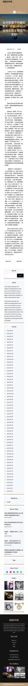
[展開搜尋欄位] (10, 12)
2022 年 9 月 (10, 456)
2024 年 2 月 (10, 416)
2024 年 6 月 (10, 405)
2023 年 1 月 (10, 445)
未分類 (8, 502)
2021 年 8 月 (10, 485)
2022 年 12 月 (10, 448)
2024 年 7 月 (10, 402)
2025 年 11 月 (10, 356)
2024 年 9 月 (10, 396)
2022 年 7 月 (10, 462)
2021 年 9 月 (10, 482)
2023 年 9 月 (10, 431)
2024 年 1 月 (10, 419)
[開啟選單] (14, 6)
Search (20, 275)
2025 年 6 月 (10, 370)
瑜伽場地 (10, 139)
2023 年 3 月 (10, 439)
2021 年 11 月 (10, 476)
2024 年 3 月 (10, 413)
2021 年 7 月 (10, 488)
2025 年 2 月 (10, 382)
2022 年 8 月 (10, 459)
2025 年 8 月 (10, 365)
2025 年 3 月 (10, 379)
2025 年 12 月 (10, 353)
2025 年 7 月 (10, 368)
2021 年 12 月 (10, 474)
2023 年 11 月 (10, 425)
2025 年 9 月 (10, 362)
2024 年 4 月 (10, 411)
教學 (18, 53)
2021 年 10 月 (10, 479)
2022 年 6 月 (10, 465)
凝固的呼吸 (7, 1)
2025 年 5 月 (10, 373)
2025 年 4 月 (10, 376)
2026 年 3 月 (10, 345)
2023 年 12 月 (10, 422)
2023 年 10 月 (10, 428)
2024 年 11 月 (10, 391)
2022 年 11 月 (10, 451)
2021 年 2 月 (10, 491)
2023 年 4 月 (10, 436)
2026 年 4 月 (10, 342)
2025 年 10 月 (10, 359)
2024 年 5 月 (10, 408)
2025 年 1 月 (10, 385)
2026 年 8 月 (10, 330)
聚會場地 (9, 163)
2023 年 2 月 (10, 442)
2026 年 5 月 (10, 339)
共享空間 (20, 190)
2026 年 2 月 (10, 348)
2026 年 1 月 (10, 350)
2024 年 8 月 (10, 399)
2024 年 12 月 (10, 388)
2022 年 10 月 (10, 454)
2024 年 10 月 (10, 393)
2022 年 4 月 (10, 471)
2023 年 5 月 (10, 433)
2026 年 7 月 (10, 333)
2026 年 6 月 (10, 336)
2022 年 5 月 (10, 468)
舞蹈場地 (18, 131)
